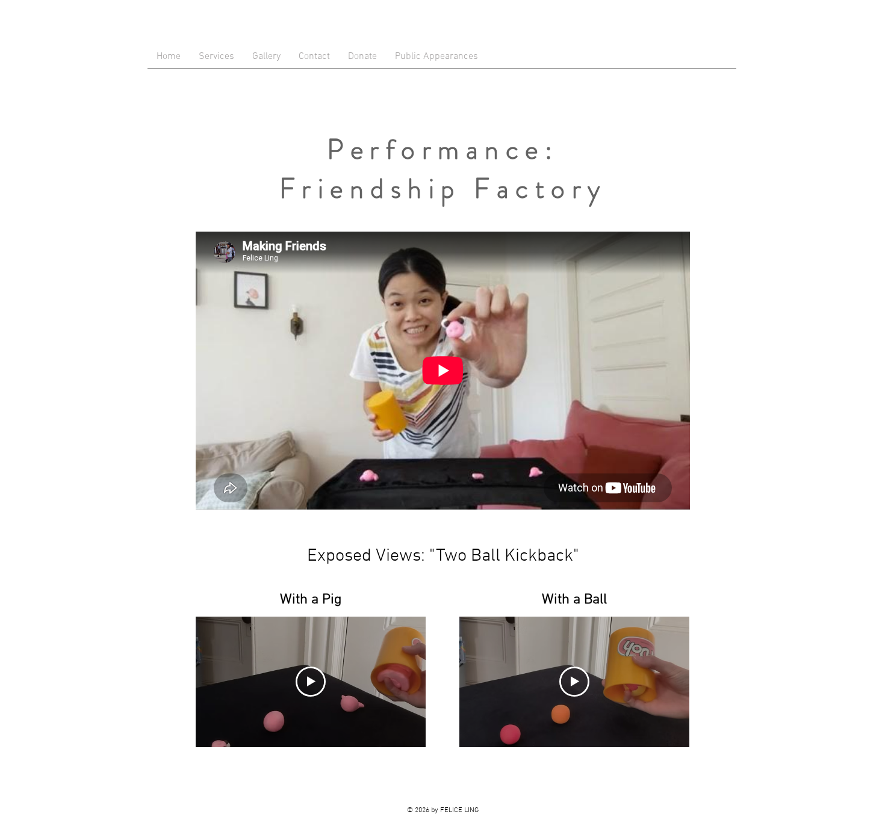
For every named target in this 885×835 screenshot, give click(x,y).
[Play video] (311, 682)
